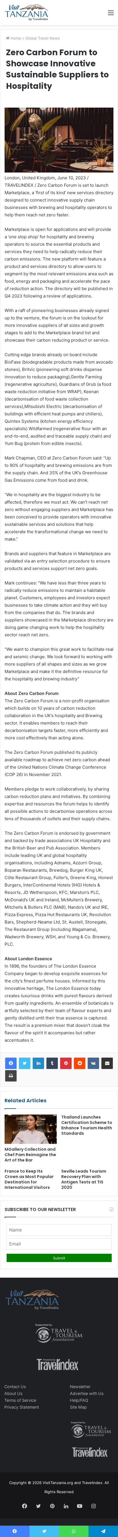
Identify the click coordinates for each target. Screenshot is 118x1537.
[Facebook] (11, 1063)
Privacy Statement (21, 1407)
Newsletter (80, 1386)
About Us (13, 1393)
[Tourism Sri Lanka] (26, 12)
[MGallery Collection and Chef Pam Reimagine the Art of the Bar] (31, 1129)
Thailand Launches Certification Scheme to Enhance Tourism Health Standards (86, 1125)
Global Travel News (42, 38)
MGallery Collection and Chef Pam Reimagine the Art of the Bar (30, 1154)
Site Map (78, 1407)
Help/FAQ (79, 1400)
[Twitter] (24, 1063)
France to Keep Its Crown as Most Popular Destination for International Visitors (29, 1179)
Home (15, 38)
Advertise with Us (86, 1393)
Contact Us (15, 1386)
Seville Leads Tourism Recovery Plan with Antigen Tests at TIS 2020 (83, 1179)
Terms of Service (20, 1400)
